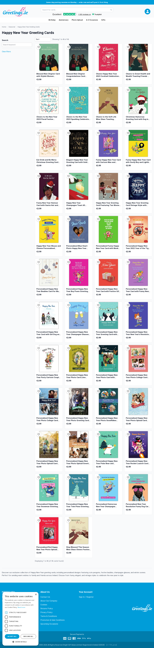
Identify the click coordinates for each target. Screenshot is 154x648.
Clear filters (6, 52)
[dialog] (20, 619)
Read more (21, 607)
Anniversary (63, 20)
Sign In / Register (86, 597)
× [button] (36, 594)
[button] (147, 11)
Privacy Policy (46, 612)
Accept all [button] (12, 636)
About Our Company (48, 601)
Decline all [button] (28, 636)
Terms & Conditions (48, 616)
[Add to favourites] (38, 47)
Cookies (43, 605)
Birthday (52, 20)
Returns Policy (46, 608)
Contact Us (45, 597)
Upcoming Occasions (49, 624)
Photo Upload (77, 20)
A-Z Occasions (92, 20)
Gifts (103, 20)
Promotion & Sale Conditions (52, 620)
